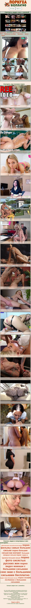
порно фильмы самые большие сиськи (15, 548)
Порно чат (18, 8)
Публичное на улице (10, 34)
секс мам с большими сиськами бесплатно (15, 573)
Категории (12, 8)
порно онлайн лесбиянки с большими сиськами (18, 580)
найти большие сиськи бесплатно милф (11, 545)
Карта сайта (15, 602)
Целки (26, 34)
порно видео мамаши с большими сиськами (15, 566)
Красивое (20, 34)
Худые (3, 35)
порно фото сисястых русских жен (16, 560)
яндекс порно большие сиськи (8, 578)
